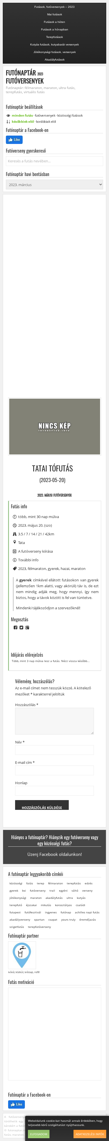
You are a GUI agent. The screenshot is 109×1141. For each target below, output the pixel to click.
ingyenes (51, 912)
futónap (66, 912)
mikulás (46, 905)
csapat (52, 919)
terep (40, 883)
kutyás (81, 898)
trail (52, 890)
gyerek (53, 568)
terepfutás (74, 883)
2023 (22, 568)
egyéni (63, 890)
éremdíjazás (87, 919)
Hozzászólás (26, 704)
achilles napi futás (87, 912)
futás (29, 883)
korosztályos (63, 905)
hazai (65, 568)
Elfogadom (38, 1134)
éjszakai (31, 905)
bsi (24, 890)
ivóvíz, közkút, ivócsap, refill (23, 972)
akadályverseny (20, 919)
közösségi (70, 115)
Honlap (21, 782)
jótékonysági (18, 898)
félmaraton (37, 568)
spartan (39, 919)
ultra (70, 898)
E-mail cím (25, 762)
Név (20, 742)
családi (80, 905)
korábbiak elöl (46, 121)
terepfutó (16, 905)
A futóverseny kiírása (35, 551)
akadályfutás (54, 898)
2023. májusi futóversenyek (54, 495)
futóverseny (38, 890)
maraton (78, 568)
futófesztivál (33, 912)
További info (28, 559)
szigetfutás (17, 927)
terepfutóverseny (39, 927)
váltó (75, 890)
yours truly (68, 919)
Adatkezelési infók (90, 1134)
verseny (87, 890)
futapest (15, 912)
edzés (89, 883)
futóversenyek (45, 115)
